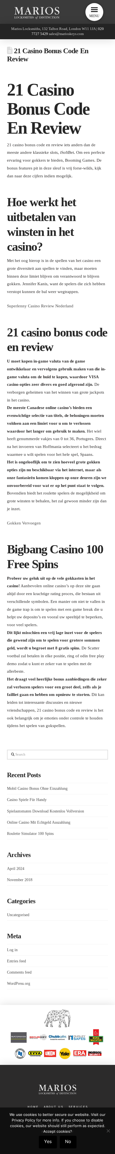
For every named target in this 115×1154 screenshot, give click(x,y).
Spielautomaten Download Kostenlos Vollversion (45, 811)
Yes (48, 1141)
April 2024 (15, 869)
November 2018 (19, 880)
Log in (12, 950)
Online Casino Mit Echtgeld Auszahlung (38, 822)
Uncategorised (18, 915)
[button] (94, 12)
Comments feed (19, 972)
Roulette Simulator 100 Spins (30, 834)
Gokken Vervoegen (24, 523)
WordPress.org (18, 983)
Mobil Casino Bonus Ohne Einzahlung (37, 788)
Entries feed (16, 961)
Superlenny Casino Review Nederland (40, 305)
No (68, 1141)
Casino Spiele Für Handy (27, 800)
